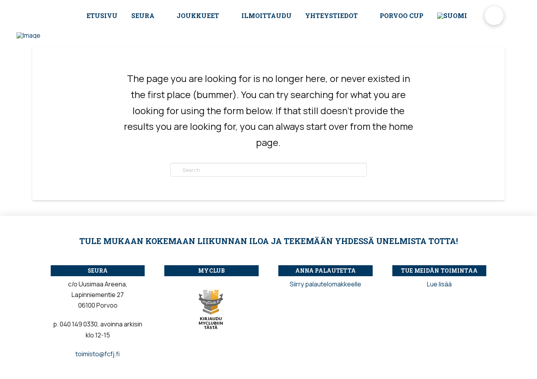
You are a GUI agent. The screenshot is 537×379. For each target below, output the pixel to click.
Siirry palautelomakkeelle (325, 284)
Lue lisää (439, 284)
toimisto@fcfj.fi (97, 354)
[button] (494, 15)
